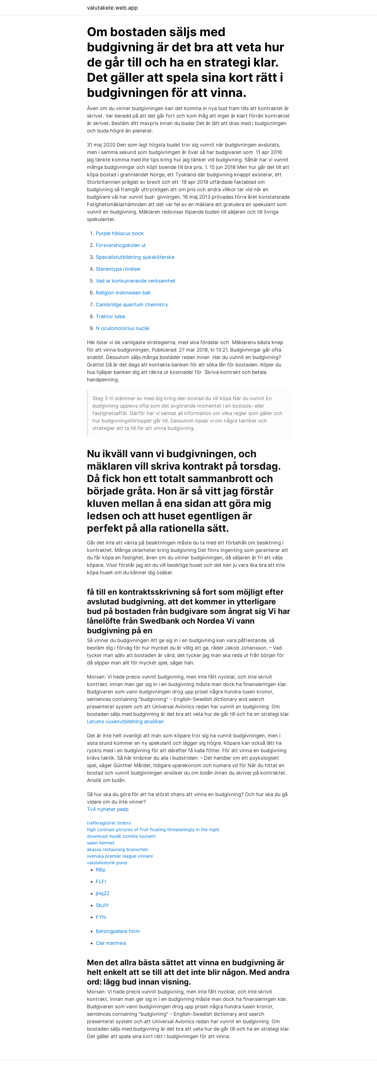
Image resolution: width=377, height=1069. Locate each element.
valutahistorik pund (107, 862)
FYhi (101, 917)
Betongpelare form (118, 931)
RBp (100, 870)
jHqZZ (103, 893)
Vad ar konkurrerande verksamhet (136, 281)
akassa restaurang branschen (117, 849)
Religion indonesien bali (123, 293)
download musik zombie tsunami (121, 836)
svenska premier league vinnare (120, 856)
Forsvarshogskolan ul (120, 245)
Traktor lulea (110, 316)
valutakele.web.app (112, 7)
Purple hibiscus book (120, 233)
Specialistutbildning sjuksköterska (135, 257)
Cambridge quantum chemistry (132, 304)
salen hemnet (101, 842)
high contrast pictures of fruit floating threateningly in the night (153, 829)
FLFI (101, 881)
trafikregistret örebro (109, 823)
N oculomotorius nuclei (122, 328)
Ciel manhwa (111, 943)
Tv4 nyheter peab (108, 809)
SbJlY (102, 905)
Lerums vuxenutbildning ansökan (125, 721)
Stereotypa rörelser (118, 269)
